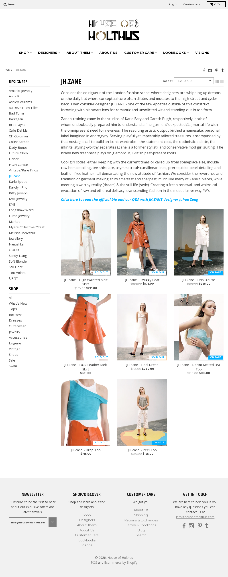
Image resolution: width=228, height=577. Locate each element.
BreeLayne (17, 124)
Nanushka (16, 244)
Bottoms (15, 314)
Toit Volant (17, 272)
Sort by (168, 81)
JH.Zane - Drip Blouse (198, 280)
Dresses (15, 320)
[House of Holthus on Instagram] (210, 70)
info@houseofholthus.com (195, 517)
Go (52, 522)
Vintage (14, 348)
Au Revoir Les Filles (24, 107)
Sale (12, 360)
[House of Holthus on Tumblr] (222, 70)
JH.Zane (15, 176)
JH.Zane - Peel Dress (142, 365)
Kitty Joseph (18, 193)
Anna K (14, 96)
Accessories (18, 337)
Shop (24, 53)
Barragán (16, 119)
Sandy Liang (18, 255)
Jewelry (14, 332)
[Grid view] (217, 81)
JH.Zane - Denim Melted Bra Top (198, 367)
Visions (202, 53)
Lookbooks (174, 53)
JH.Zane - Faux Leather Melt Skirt (85, 367)
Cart (218, 4)
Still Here (16, 267)
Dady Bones (18, 147)
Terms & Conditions (141, 525)
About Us (108, 53)
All (10, 297)
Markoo (14, 221)
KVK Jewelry (18, 198)
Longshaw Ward (21, 210)
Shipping (141, 515)
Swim (13, 366)
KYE (12, 204)
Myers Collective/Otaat (27, 227)
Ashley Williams (20, 102)
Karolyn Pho (18, 187)
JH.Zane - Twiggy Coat (142, 280)
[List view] (222, 81)
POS (94, 562)
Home (8, 69)
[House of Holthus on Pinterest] (216, 70)
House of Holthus (120, 557)
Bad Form (16, 113)
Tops (13, 309)
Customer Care (139, 53)
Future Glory (18, 153)
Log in (173, 4)
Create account (193, 4)
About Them (78, 53)
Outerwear (17, 326)
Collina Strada (19, 141)
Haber (14, 159)
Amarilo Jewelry (21, 90)
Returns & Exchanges (141, 520)
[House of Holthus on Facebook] (204, 70)
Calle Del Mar (19, 130)
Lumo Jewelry (19, 215)
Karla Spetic (18, 181)
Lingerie (15, 343)
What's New (18, 303)
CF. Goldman (18, 136)
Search (141, 535)
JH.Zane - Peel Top (142, 450)
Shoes (13, 354)
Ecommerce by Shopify (120, 562)
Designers (47, 53)
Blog (141, 530)
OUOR (14, 249)
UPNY (13, 278)
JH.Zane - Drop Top (86, 450)
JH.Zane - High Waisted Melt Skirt (86, 282)
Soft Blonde (18, 261)
